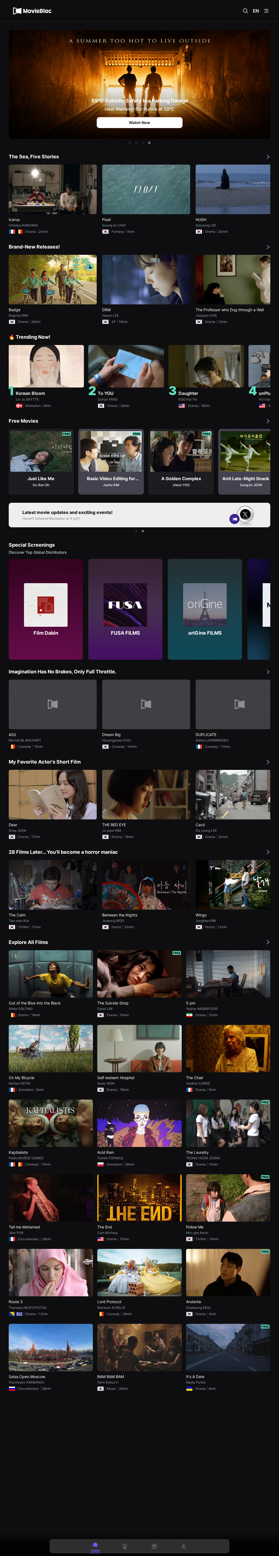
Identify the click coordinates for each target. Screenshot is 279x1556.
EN (256, 11)
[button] (130, 143)
